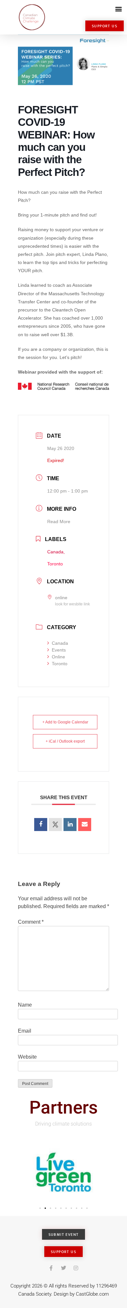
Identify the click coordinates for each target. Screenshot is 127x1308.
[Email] (84, 824)
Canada (60, 643)
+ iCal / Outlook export (65, 741)
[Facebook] (51, 1268)
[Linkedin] (70, 824)
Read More (58, 521)
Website (27, 1057)
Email (24, 1031)
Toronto (59, 663)
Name (25, 1005)
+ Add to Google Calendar (65, 722)
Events (59, 650)
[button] (118, 8)
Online (58, 656)
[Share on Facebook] (40, 824)
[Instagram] (75, 1268)
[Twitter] (63, 1268)
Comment (31, 922)
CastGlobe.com (92, 1294)
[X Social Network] (55, 824)
